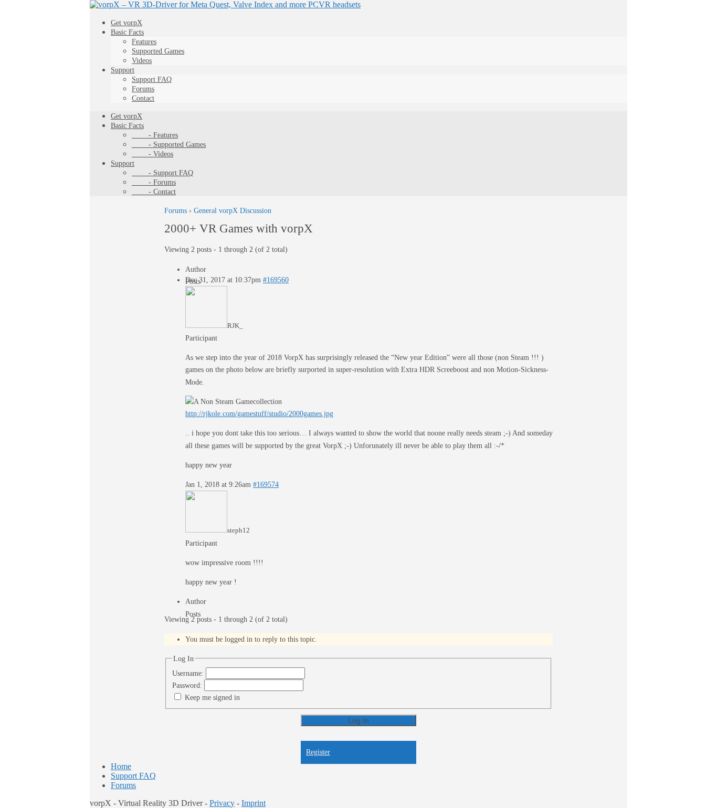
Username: (189, 673)
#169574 (266, 484)
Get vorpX (126, 23)
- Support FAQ (162, 173)
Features (144, 42)
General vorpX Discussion (232, 211)
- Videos (152, 154)
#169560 (276, 280)
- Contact (154, 192)
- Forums (154, 182)
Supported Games (158, 51)
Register (318, 752)
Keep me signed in (212, 697)
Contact (143, 98)
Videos (142, 61)
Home (121, 766)
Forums (143, 89)
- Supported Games (169, 144)
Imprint (253, 803)
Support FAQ (152, 79)
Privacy (222, 803)
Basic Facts (127, 32)
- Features (155, 135)
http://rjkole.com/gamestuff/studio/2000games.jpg (259, 414)
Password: (188, 685)
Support (122, 70)
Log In (358, 720)
